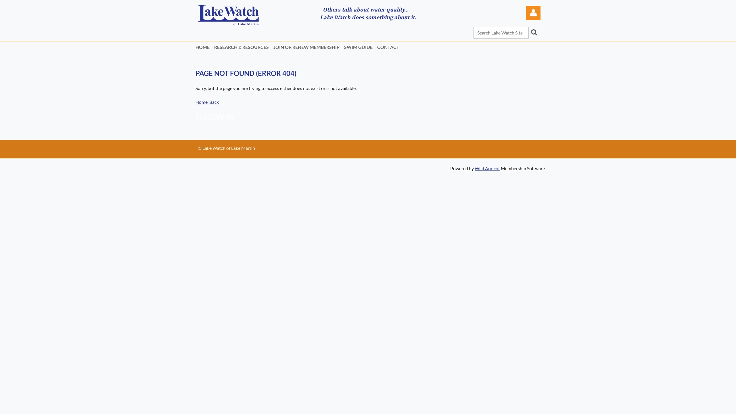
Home (201, 102)
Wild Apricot (487, 168)
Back (214, 102)
